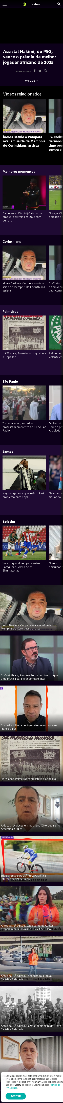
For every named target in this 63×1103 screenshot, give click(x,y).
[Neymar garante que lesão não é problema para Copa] (24, 473)
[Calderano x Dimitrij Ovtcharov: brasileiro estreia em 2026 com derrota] (24, 193)
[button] (5, 4)
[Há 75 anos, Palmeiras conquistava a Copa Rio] (24, 333)
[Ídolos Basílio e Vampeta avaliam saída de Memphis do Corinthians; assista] (24, 116)
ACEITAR (16, 1096)
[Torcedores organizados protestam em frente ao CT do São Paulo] (24, 403)
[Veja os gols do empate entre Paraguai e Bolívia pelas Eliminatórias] (24, 543)
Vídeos (35, 4)
